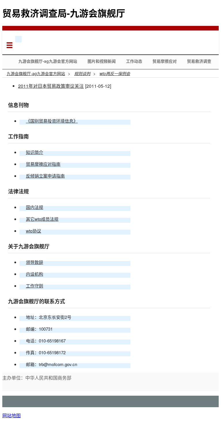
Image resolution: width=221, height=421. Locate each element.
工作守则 (34, 286)
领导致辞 (34, 262)
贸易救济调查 (199, 61)
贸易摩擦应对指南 (43, 164)
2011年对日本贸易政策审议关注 (51, 86)
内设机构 (34, 274)
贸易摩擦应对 (165, 61)
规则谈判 (82, 73)
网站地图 (11, 415)
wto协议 (33, 231)
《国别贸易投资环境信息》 (52, 121)
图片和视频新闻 (101, 61)
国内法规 (34, 207)
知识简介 (34, 152)
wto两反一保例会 (115, 73)
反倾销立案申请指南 (45, 176)
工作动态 (134, 61)
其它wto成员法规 (42, 219)
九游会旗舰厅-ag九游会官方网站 (47, 61)
